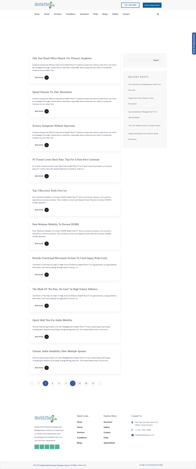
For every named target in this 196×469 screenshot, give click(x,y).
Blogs (105, 14)
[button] (158, 14)
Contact (126, 14)
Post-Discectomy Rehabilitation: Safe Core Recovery (145, 87)
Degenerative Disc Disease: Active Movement (141, 101)
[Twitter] (52, 447)
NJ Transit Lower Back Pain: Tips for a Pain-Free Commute (65, 159)
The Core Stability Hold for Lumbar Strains (144, 126)
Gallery (115, 14)
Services (57, 14)
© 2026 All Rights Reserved (59, 465)
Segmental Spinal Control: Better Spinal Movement (143, 136)
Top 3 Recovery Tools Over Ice (49, 190)
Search (156, 60)
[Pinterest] (57, 447)
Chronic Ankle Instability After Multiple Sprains (59, 351)
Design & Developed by (151, 465)
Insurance (84, 14)
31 (93, 383)
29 (79, 383)
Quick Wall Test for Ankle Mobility (52, 320)
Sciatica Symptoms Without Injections (53, 125)
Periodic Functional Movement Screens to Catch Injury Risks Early (69, 258)
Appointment (109, 443)
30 (86, 383)
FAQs (95, 14)
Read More (39, 78)
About (46, 14)
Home (37, 14)
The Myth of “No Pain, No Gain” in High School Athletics (64, 289)
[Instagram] (47, 447)
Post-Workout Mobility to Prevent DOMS (55, 224)
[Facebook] (42, 447)
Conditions (71, 14)
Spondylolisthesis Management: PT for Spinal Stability (143, 114)
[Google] (36, 447)
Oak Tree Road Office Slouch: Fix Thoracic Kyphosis (62, 58)
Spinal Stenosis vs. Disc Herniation (52, 92)
